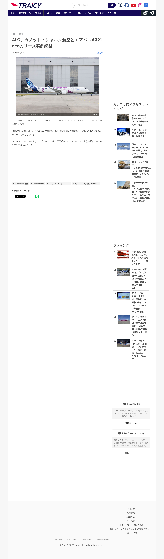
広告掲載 (131, 521)
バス (79, 13)
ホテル (49, 13)
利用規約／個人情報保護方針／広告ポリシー (130, 529)
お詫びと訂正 (131, 533)
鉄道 (58, 13)
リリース (112, 13)
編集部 (100, 52)
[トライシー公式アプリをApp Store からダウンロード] (24, 522)
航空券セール (25, 13)
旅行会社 (68, 13)
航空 (12, 13)
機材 (21, 33)
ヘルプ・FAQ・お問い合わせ (130, 525)
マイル (38, 13)
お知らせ (131, 508)
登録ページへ (131, 423)
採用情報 (131, 512)
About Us (130, 516)
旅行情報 (99, 13)
